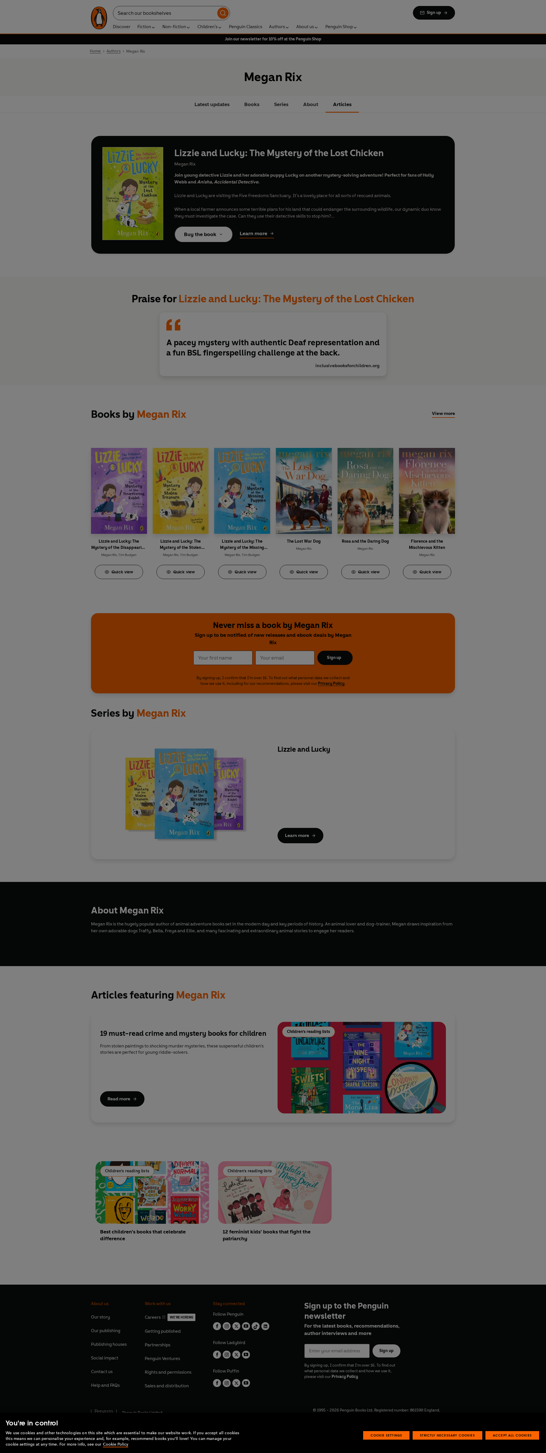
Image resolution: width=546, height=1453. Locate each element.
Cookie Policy (115, 1444)
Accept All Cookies (512, 1435)
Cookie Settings (386, 1435)
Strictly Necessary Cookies (447, 1435)
